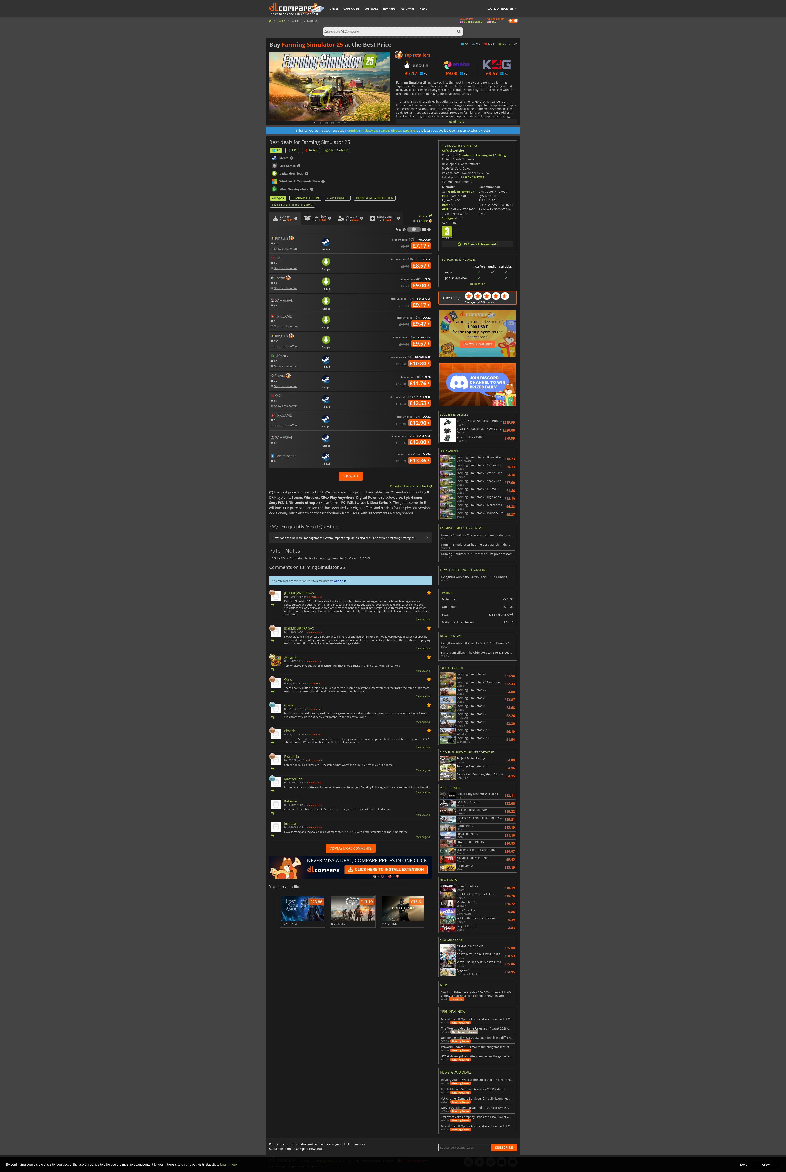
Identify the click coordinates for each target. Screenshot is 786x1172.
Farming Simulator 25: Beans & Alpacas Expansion (382, 130)
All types (278, 198)
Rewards (389, 8)
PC (278, 150)
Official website (453, 151)
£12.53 (419, 403)
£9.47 (420, 323)
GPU (445, 209)
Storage (447, 218)
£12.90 (419, 422)
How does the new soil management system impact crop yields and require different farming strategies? (344, 538)
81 (275, 321)
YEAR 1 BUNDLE (337, 198)
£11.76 (419, 383)
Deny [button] (743, 1164)
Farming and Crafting (491, 155)
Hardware (407, 8)
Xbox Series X (338, 150)
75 (275, 283)
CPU (445, 196)
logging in (339, 581)
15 (275, 262)
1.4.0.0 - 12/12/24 (472, 177)
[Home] (270, 21)
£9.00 (420, 285)
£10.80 (419, 363)
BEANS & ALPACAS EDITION (374, 198)
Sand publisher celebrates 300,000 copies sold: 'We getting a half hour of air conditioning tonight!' (476, 994)
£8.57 (420, 265)
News (423, 8)
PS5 (294, 150)
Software (371, 8)
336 (275, 243)
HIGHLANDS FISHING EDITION (292, 205)
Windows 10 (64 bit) (461, 191)
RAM (445, 205)
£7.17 (420, 245)
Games (334, 8)
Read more (456, 121)
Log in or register (500, 8)
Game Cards (351, 8)
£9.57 (420, 343)
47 (275, 360)
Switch (312, 150)
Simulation (466, 155)
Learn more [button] (228, 1164)
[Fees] (414, 229)
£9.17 (420, 304)
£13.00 (419, 442)
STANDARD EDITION (305, 198)
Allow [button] (766, 1164)
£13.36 (419, 460)
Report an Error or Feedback (409, 486)
